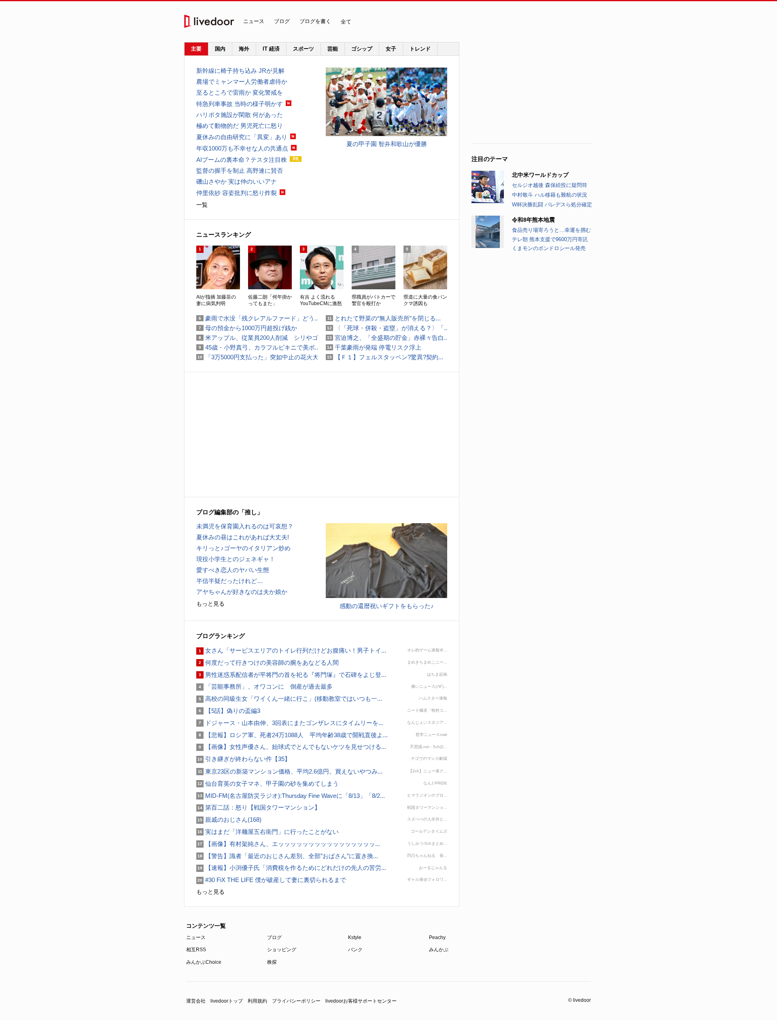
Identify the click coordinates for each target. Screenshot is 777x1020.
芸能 (332, 49)
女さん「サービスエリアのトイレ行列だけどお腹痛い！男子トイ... (291, 650)
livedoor (209, 21)
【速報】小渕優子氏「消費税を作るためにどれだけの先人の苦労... (291, 868)
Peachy (437, 937)
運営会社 (196, 1001)
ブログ (282, 21)
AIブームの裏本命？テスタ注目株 (241, 159)
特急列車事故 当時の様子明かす (239, 103)
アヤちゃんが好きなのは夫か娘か (241, 591)
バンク (355, 949)
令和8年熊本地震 (533, 219)
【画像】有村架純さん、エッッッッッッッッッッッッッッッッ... (288, 844)
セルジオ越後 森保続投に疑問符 (549, 185)
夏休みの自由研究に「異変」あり (241, 137)
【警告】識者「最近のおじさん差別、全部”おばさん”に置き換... (287, 856)
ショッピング (281, 949)
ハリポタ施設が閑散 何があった (239, 114)
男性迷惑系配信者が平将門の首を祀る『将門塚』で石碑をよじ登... (291, 675)
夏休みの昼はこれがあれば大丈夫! (242, 537)
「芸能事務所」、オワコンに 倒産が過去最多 (264, 686)
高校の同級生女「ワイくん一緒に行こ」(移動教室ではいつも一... (289, 699)
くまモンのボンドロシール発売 (549, 248)
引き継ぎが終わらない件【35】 (243, 759)
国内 (220, 49)
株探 (272, 962)
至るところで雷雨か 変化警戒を (239, 92)
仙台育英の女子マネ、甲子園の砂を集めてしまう (267, 783)
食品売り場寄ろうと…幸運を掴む (551, 230)
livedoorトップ (226, 1001)
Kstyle (354, 937)
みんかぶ (438, 949)
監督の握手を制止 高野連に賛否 (239, 170)
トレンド (420, 49)
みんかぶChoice (203, 962)
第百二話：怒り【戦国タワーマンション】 (258, 807)
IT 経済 (271, 49)
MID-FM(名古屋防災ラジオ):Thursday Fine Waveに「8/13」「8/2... (290, 796)
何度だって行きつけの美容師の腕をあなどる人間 (267, 663)
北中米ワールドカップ (540, 175)
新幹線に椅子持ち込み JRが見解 (240, 70)
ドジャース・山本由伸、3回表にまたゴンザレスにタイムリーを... (289, 723)
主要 (196, 49)
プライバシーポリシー (296, 1001)
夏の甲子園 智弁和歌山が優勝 (386, 143)
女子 (391, 49)
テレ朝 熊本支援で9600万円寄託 (550, 239)
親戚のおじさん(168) (228, 819)
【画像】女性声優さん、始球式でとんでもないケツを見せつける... (291, 747)
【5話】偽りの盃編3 (228, 711)
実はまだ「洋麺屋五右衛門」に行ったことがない (267, 832)
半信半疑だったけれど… (229, 580)
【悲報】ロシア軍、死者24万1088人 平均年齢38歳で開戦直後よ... (292, 735)
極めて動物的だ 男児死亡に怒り (239, 125)
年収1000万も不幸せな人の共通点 (242, 148)
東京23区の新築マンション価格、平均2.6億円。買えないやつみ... (289, 771)
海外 (244, 49)
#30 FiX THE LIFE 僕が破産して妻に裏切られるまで (271, 880)
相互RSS (196, 949)
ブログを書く (315, 21)
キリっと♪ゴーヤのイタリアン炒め (243, 548)
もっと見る (210, 603)
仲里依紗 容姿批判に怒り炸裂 (236, 192)
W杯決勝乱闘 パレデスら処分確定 (552, 204)
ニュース (253, 21)
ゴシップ (361, 49)
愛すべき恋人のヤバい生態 (232, 569)
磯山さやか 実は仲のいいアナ (236, 181)
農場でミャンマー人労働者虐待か (241, 81)
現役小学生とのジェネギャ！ (235, 559)
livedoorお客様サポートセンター (361, 1001)
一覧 (202, 204)
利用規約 (257, 1001)
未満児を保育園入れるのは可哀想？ (244, 526)
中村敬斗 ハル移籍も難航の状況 (549, 195)
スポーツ (303, 49)
